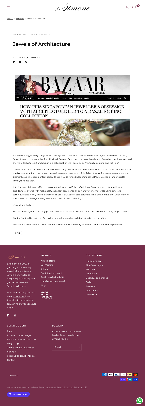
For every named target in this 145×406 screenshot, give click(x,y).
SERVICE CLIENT (16, 326)
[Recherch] (132, 7)
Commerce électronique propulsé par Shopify (66, 387)
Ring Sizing (13, 343)
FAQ (9, 331)
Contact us (18, 296)
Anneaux (90, 273)
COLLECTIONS (94, 255)
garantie (11, 351)
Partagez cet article (26, 58)
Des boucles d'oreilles (97, 278)
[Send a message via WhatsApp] (140, 401)
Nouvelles (20, 18)
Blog (43, 285)
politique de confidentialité (21, 355)
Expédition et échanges (19, 335)
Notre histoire (48, 260)
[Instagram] (17, 315)
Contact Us (91, 294)
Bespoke (90, 269)
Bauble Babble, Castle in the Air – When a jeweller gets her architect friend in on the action (59, 218)
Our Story (91, 290)
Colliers (89, 282)
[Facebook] (10, 315)
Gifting (44, 269)
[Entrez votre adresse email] (79, 347)
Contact (11, 360)
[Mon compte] (127, 7)
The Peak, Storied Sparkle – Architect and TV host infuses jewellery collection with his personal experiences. (68, 224)
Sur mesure (47, 265)
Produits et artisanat (51, 273)
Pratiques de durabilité (52, 277)
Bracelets (90, 286)
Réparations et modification (21, 339)
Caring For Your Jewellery (20, 347)
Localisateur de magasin (53, 281)
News (17, 233)
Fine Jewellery (93, 265)
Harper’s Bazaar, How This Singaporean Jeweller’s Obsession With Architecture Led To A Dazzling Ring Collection (71, 211)
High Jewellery (93, 261)
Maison (10, 18)
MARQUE (46, 255)
